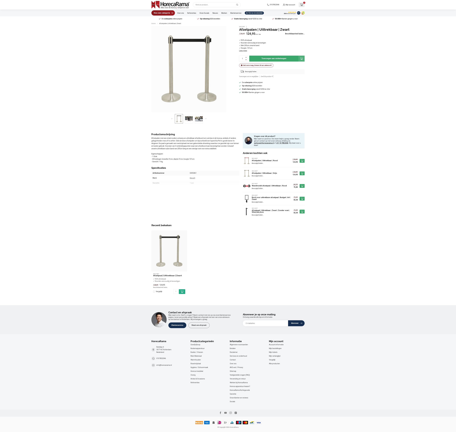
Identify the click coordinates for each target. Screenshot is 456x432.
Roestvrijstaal (196, 364)
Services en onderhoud (238, 356)
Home (153, 23)
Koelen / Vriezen (197, 352)
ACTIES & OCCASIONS (254, 13)
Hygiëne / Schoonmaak (199, 367)
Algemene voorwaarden (239, 345)
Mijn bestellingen (275, 348)
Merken (224, 13)
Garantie (233, 394)
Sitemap (233, 371)
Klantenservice (235, 13)
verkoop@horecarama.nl (264, 143)
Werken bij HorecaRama (239, 382)
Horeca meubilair (197, 371)
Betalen (233, 348)
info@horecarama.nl (164, 365)
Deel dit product (266, 76)
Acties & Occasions (198, 379)
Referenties (191, 13)
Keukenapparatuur (198, 348)
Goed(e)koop (195, 345)
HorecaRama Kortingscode (240, 390)
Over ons (180, 13)
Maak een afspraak (199, 325)
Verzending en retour (238, 379)
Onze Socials (204, 13)
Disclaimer (234, 352)
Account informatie (276, 345)
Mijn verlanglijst (274, 356)
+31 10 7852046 (282, 143)
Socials (232, 401)
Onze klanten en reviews (239, 398)
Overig (193, 375)
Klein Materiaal (196, 356)
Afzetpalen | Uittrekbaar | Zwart (170, 23)
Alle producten (274, 364)
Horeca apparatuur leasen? (240, 386)
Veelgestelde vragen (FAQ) (240, 375)
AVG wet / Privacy (236, 367)
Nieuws (215, 13)
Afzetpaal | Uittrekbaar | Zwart (167, 276)
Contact (233, 360)
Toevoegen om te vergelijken (248, 76)
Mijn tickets (273, 352)
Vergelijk (159, 291)
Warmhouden (196, 360)
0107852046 (274, 5)
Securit (242, 26)
